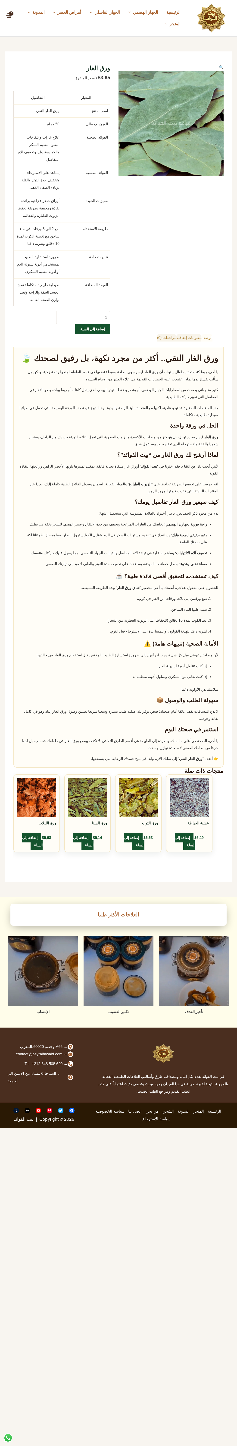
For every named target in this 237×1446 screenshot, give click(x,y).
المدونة (38, 12)
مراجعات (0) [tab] (166, 338)
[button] (130, 12)
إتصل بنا (135, 1111)
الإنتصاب (43, 1012)
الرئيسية (173, 12)
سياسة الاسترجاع (156, 1119)
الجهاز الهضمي (145, 12)
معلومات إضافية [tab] (188, 338)
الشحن (168, 1111)
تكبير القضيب (118, 1012)
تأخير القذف (194, 1012)
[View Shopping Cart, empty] (9, 18)
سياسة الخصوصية (109, 1111)
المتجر (175, 24)
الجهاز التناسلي (107, 12)
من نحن (152, 1111)
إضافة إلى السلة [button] (185, 841)
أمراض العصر (69, 12)
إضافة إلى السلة (92, 329)
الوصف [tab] (206, 338)
